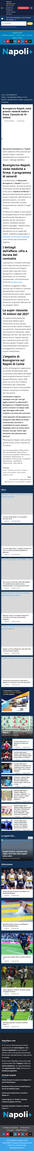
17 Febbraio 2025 (15, 653)
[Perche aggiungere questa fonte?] (31, 8)
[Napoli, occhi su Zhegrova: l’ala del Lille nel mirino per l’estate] (17, 636)
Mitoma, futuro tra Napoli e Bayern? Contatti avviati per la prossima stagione (16, 617)
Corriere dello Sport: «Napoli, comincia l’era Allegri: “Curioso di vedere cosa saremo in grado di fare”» (16, 729)
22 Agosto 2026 (15, 735)
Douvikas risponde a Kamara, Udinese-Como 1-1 (15, 1023)
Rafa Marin (7, 236)
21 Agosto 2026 (26, 747)
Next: (17, 479)
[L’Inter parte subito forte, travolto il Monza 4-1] (17, 944)
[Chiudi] (5, 8)
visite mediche (17, 463)
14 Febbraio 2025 (15, 684)
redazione (6, 521)
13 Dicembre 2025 (15, 521)
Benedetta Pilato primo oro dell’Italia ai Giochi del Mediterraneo (15, 925)
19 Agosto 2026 (26, 773)
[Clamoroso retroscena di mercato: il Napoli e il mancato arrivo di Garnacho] (17, 667)
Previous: (15, 471)
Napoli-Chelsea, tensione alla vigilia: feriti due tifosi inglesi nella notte (15, 853)
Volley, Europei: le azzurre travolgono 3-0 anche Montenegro (16, 892)
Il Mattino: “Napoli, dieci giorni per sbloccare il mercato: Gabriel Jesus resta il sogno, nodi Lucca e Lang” (22, 780)
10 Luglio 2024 (20, 121)
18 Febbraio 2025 (15, 621)
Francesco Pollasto (9, 121)
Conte (4, 457)
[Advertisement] (17, 73)
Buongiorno (10, 450)
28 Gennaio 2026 (15, 858)
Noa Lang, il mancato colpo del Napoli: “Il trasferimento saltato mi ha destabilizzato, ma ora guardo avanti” (16, 584)
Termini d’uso (20, 35)
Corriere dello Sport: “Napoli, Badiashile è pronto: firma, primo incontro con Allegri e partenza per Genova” (21, 824)
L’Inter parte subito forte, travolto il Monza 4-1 (17, 958)
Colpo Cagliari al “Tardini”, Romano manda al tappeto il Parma (16, 990)
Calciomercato (7, 452)
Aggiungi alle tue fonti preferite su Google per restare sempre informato (10, 8)
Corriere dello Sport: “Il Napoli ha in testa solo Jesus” (21, 743)
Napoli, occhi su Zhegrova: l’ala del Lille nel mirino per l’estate (17, 650)
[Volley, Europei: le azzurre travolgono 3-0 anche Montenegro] (17, 878)
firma (24, 459)
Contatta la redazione (8, 35)
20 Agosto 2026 (26, 759)
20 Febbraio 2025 (15, 588)
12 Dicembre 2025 (15, 554)
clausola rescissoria (9, 454)
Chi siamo (29, 35)
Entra (30, 23)
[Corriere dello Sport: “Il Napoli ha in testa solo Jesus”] (6, 744)
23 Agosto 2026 (15, 895)
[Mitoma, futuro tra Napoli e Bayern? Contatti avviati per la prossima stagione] (17, 602)
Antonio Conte (16, 282)
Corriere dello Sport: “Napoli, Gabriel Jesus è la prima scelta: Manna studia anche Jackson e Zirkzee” (22, 754)
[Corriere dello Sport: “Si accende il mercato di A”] (17, 504)
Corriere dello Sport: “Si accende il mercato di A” (15, 518)
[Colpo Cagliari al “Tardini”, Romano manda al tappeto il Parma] (17, 976)
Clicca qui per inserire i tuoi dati (9, 27)
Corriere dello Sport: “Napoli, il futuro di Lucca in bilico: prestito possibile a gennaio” (17, 550)
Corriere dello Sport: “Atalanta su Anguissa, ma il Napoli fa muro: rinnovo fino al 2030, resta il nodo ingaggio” (22, 767)
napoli (15, 461)
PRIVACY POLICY (17, 38)
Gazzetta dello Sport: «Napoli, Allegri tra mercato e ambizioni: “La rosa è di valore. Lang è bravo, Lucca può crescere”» (22, 795)
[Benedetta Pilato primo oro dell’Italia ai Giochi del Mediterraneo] (17, 911)
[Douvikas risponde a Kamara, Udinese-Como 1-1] (17, 1009)
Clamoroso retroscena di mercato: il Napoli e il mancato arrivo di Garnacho (16, 681)
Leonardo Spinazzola (21, 236)
